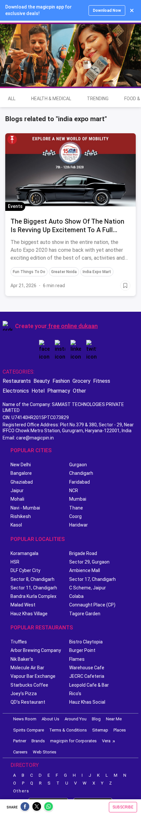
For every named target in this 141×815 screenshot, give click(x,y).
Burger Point (82, 650)
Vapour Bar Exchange (32, 676)
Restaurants (17, 381)
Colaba (76, 596)
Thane (76, 507)
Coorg (75, 516)
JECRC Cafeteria (86, 676)
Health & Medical (51, 98)
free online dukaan (73, 326)
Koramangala (24, 553)
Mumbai (77, 499)
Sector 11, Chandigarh (33, 587)
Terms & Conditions (68, 730)
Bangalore (21, 473)
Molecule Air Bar (27, 667)
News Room (24, 718)
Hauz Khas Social (87, 702)
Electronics (16, 391)
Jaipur (17, 490)
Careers (20, 752)
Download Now (107, 10)
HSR (14, 562)
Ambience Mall (84, 570)
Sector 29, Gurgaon (89, 562)
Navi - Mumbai (25, 507)
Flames (77, 659)
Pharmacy (58, 391)
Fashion (61, 381)
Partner (19, 740)
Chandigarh (81, 473)
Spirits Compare (28, 730)
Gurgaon (78, 464)
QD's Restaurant (27, 702)
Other (79, 391)
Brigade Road (83, 553)
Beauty (41, 381)
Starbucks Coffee (29, 685)
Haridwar (78, 525)
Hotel (38, 391)
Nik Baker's (21, 659)
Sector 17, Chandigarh (92, 579)
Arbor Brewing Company (35, 650)
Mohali (17, 499)
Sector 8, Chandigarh (32, 579)
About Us (50, 718)
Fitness (101, 381)
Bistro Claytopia (86, 641)
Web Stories (44, 752)
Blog (96, 718)
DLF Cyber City (25, 570)
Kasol (16, 525)
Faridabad (79, 482)
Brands (38, 740)
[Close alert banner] (132, 10)
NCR (73, 490)
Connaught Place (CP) (92, 604)
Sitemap (100, 730)
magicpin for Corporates (73, 740)
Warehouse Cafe (86, 667)
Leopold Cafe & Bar (89, 685)
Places (119, 730)
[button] (12, 139)
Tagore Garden (84, 613)
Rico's (75, 693)
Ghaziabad (21, 482)
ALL (11, 98)
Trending (98, 98)
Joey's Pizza (23, 693)
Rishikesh (20, 516)
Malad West (22, 604)
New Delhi (20, 464)
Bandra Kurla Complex (33, 596)
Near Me (114, 718)
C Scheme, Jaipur (87, 587)
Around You (76, 718)
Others (21, 790)
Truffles (18, 641)
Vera (106, 740)
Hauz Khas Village (29, 613)
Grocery (81, 381)
